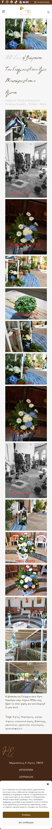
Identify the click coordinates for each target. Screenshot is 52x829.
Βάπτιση (32, 100)
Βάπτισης (40, 721)
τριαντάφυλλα (13, 728)
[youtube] (20, 2)
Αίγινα (9, 721)
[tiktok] (16, 2)
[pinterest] (11, 2)
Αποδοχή (26, 815)
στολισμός (37, 724)
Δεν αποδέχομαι (26, 822)
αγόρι (38, 716)
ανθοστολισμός (24, 721)
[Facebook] (3, 2)
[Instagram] (7, 2)
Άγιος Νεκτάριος (23, 716)
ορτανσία (24, 724)
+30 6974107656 (42, 2)
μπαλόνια (11, 724)
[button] (47, 784)
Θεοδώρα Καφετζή (15, 104)
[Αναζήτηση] (48, 11)
